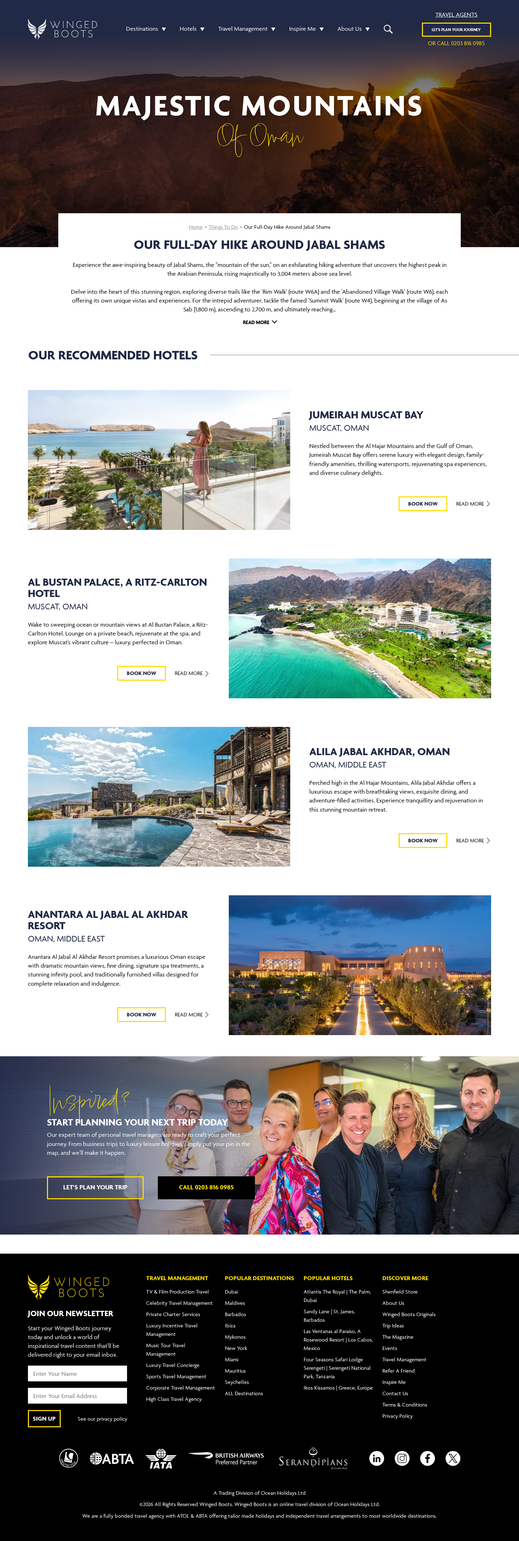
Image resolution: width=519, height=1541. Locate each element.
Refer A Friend (398, 1370)
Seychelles (237, 1382)
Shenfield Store (400, 1291)
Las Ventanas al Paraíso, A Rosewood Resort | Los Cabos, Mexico (338, 1339)
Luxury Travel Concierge (172, 1365)
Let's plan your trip (95, 1187)
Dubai (231, 1291)
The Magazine (397, 1336)
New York (236, 1348)
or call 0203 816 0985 (456, 43)
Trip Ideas (393, 1325)
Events (389, 1348)
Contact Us (395, 1393)
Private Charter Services (173, 1314)
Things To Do (223, 226)
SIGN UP (44, 1418)
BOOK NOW (423, 503)
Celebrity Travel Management (179, 1303)
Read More (470, 503)
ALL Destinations (244, 1393)
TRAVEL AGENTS (456, 14)
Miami (231, 1359)
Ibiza (230, 1325)
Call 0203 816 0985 (206, 1187)
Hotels (188, 28)
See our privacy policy (102, 1418)
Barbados (235, 1314)
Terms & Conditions (404, 1404)
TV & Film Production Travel (177, 1291)
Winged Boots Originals (409, 1314)
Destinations (142, 28)
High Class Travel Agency (174, 1399)
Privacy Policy (397, 1415)
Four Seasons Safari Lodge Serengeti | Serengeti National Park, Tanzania (337, 1368)
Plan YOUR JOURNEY (456, 29)
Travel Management (243, 28)
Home (196, 226)
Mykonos (235, 1336)
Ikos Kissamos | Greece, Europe (338, 1387)
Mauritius (235, 1370)
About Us (350, 28)
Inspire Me (302, 28)
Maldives (235, 1303)
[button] (162, 29)
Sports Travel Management (176, 1376)
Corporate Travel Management (180, 1387)
